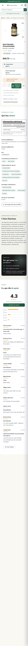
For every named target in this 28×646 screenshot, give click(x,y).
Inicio (4, 18)
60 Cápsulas (7, 53)
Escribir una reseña (14, 305)
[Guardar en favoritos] (23, 85)
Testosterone (6, 174)
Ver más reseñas (9, 447)
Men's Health (11, 161)
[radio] (14, 65)
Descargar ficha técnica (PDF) (13, 204)
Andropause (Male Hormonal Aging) (11, 177)
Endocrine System (7, 187)
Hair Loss (5, 180)
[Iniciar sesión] (21, 5)
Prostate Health (6, 168)
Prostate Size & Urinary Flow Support (11, 171)
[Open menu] (2, 5)
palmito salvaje (7, 129)
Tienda (7, 18)
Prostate (4, 193)
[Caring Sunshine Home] (14, 5)
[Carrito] (25, 5)
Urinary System (21, 190)
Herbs (4, 161)
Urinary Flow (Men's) (16, 174)
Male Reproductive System (9, 190)
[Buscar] (25, 9)
